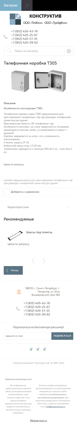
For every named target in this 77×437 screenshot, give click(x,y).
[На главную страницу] (15, 20)
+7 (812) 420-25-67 (24, 35)
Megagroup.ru (38, 420)
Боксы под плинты (39, 232)
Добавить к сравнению (24, 191)
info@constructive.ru (55, 406)
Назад (14, 270)
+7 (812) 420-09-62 (24, 42)
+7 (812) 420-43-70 (24, 31)
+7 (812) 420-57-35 (24, 39)
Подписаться (62, 335)
